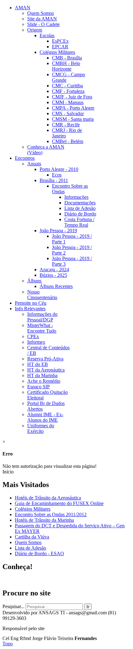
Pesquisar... (13, 606)
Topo (7, 643)
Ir (88, 606)
